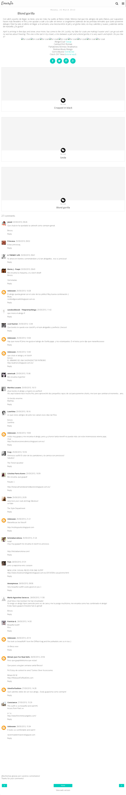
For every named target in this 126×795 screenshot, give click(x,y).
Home (63, 785)
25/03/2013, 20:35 (19, 497)
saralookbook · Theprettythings (21, 310)
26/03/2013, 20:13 (23, 638)
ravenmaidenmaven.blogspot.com (21, 735)
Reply (9, 234)
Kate (9, 497)
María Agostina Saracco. (18, 597)
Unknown (11, 291)
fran (9, 562)
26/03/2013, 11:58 (37, 597)
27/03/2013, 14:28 (29, 688)
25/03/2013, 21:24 (30, 538)
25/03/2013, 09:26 (20, 222)
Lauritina (11, 411)
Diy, (61, 104)
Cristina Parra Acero (16, 473)
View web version (63, 790)
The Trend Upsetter (15, 463)
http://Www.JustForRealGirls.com (20, 678)
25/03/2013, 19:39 (33, 473)
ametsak (11, 373)
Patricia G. (11, 621)
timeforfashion (14, 688)
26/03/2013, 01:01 (19, 562)
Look (64, 104)
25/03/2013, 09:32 (23, 241)
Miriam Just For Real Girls (18, 657)
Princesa (11, 241)
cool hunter (12, 324)
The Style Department (16, 508)
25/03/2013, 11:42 (44, 310)
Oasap (68, 41)
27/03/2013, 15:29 (25, 702)
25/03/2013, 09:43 (28, 269)
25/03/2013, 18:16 (23, 411)
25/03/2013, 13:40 (23, 352)
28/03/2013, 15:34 (23, 726)
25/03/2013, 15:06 (23, 373)
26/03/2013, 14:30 (24, 621)
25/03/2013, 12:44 (26, 324)
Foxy (9, 452)
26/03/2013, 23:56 (38, 657)
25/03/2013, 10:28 (23, 291)
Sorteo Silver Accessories (42, 670)
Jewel (9, 222)
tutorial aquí (70, 54)
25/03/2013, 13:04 (23, 338)
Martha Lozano (14, 387)
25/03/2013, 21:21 (23, 519)
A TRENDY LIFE (13, 255)
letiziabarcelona (14, 538)
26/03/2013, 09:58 (26, 583)
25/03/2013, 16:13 (29, 387)
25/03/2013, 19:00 (23, 433)
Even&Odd (69, 51)
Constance (12, 702)
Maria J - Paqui (13, 269)
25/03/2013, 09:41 (28, 255)
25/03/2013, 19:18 (19, 452)
